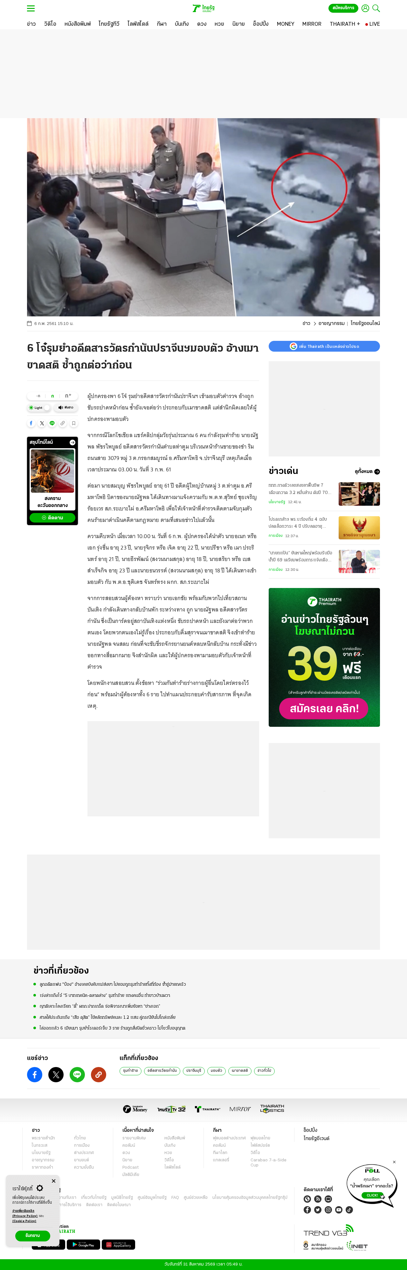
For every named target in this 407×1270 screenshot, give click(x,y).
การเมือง (276, 536)
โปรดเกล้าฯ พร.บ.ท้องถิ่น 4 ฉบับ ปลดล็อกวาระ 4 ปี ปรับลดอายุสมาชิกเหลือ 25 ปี (298, 523)
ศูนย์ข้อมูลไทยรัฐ (152, 1197)
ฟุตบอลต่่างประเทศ (229, 1138)
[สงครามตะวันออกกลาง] (52, 471)
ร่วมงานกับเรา (63, 1197)
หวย (168, 1153)
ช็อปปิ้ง (310, 1130)
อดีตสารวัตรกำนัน (162, 1071)
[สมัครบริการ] (324, 657)
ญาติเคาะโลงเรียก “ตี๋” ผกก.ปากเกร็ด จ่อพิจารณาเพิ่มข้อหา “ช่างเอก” (100, 1006)
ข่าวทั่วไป (264, 1071)
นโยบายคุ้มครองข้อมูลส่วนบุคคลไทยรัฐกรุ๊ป (249, 1197)
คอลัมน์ (128, 1145)
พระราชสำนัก (43, 1138)
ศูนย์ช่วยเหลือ (196, 1197)
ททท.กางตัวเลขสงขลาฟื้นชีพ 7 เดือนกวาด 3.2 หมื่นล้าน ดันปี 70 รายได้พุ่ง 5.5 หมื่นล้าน (298, 490)
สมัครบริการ (343, 8)
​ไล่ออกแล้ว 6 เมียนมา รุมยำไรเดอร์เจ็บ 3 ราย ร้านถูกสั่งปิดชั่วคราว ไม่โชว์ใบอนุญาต (112, 1028)
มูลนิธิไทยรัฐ (122, 1197)
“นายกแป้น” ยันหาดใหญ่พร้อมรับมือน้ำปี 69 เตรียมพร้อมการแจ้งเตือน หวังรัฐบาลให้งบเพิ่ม (300, 557)
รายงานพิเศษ (134, 1138)
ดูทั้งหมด (364, 471)
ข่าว (306, 323)
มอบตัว (216, 1071)
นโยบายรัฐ (277, 502)
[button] (31, 423)
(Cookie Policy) (24, 1221)
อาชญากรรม (332, 323)
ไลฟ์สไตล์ (172, 1167)
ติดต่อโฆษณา (119, 1205)
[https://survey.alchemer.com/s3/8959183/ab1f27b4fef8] (372, 1184)
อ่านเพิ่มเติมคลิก (25, 1213)
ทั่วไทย (80, 1138)
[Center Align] (53, 1181)
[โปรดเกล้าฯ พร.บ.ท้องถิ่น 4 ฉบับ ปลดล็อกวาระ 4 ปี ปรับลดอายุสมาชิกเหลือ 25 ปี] (359, 527)
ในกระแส (39, 1145)
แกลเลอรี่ (221, 1160)
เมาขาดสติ (240, 1071)
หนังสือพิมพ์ (174, 1138)
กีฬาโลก (220, 1153)
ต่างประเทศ (84, 1153)
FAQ (175, 1197)
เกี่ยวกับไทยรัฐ (94, 1197)
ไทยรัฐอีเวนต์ (316, 1138)
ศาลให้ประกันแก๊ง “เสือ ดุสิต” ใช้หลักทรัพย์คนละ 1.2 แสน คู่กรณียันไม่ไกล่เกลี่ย (108, 1017)
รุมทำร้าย (130, 1071)
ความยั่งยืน (84, 1167)
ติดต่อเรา (94, 1205)
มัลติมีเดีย (130, 1174)
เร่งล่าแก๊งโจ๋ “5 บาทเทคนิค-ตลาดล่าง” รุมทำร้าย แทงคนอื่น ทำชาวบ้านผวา (105, 995)
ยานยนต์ (81, 1160)
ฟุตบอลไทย (260, 1138)
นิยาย (127, 1160)
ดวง (126, 1153)
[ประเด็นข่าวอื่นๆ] (72, 442)
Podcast (130, 1167)
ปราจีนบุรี (193, 1071)
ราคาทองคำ (42, 1167)
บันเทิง (170, 1145)
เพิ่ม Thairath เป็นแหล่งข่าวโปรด (329, 346)
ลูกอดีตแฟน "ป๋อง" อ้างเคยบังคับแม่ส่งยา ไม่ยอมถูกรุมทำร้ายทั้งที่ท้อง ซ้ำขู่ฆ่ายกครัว (113, 984)
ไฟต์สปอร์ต (260, 1145)
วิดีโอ (169, 1160)
